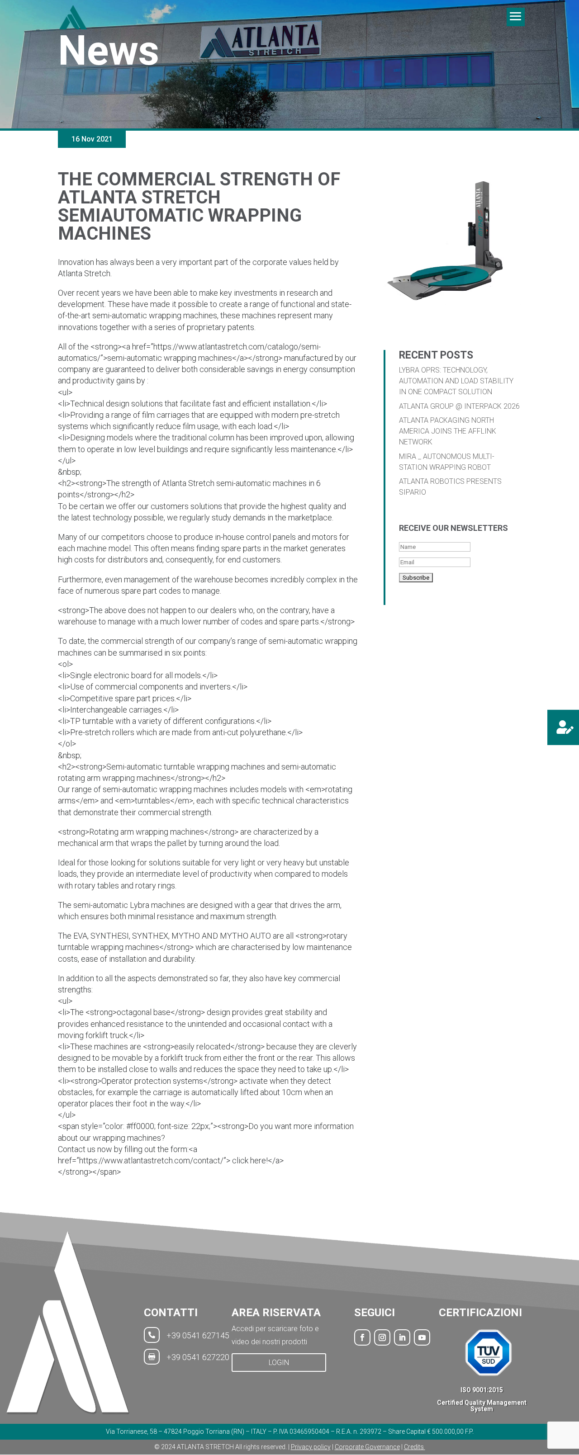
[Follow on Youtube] (422, 1337)
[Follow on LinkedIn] (402, 1337)
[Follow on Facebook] (362, 1337)
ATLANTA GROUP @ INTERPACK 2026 (459, 406)
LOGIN (279, 1362)
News (108, 51)
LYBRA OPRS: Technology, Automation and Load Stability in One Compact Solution (456, 381)
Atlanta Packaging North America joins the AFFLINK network (447, 431)
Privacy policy (311, 1446)
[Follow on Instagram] (382, 1337)
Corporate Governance (367, 1446)
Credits (414, 1446)
